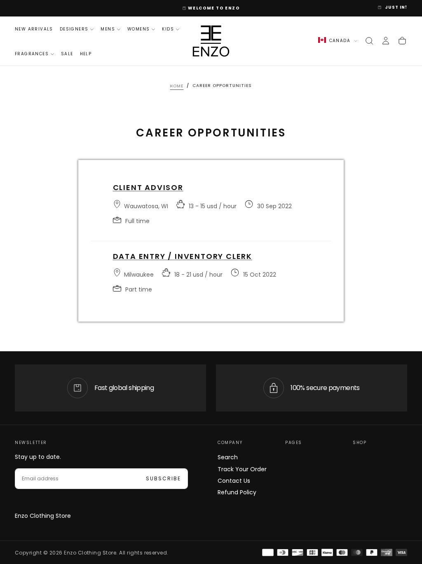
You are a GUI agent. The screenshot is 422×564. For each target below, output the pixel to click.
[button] (369, 40)
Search (228, 457)
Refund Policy (237, 492)
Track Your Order (242, 469)
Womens (138, 29)
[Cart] (402, 40)
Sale (67, 54)
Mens (108, 29)
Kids (168, 29)
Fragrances (32, 54)
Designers (74, 29)
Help (86, 54)
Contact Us (234, 481)
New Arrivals (34, 29)
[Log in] (386, 40)
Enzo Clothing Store (43, 516)
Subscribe (163, 478)
